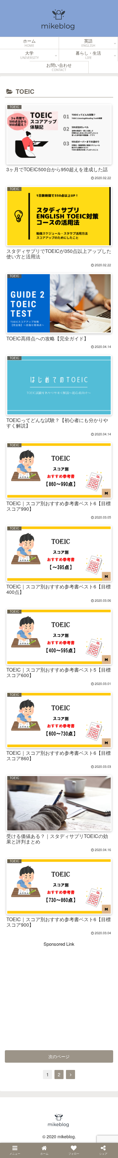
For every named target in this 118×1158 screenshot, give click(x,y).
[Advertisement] (59, 990)
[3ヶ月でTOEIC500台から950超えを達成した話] (39, 722)
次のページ (59, 1056)
